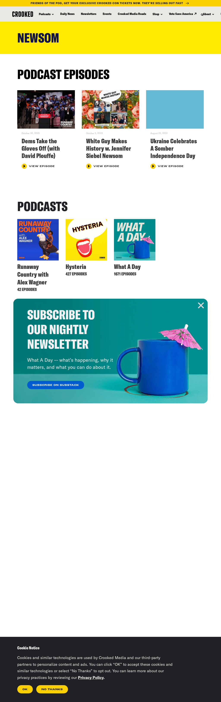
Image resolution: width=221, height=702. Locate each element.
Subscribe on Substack (55, 385)
